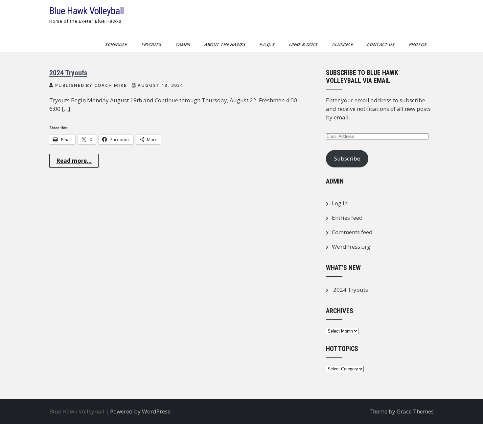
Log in (340, 203)
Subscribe (347, 158)
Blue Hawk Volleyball (86, 10)
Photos (418, 44)
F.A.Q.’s (267, 44)
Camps (183, 44)
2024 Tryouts (68, 73)
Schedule (116, 44)
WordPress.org (351, 246)
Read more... (74, 160)
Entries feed (347, 217)
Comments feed (352, 232)
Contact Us (381, 44)
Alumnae (343, 44)
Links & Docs (303, 44)
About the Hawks (225, 44)
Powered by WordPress (140, 411)
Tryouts (151, 44)
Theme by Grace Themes (401, 411)
